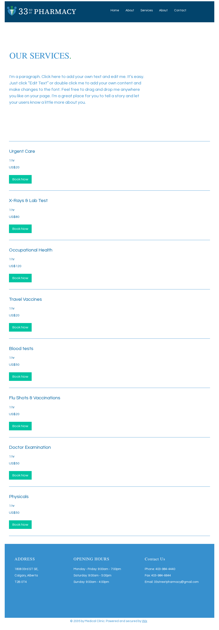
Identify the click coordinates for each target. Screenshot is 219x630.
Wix (144, 621)
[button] (146, 10)
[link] (109, 151)
